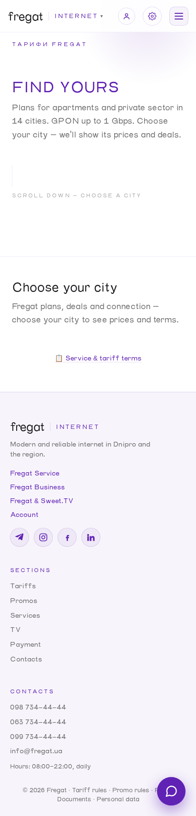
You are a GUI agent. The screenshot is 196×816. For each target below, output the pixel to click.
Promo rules (130, 790)
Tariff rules (89, 790)
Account (24, 514)
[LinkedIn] (90, 537)
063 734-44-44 (38, 722)
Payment (25, 644)
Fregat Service (34, 473)
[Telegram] (19, 537)
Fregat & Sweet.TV (42, 500)
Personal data (118, 799)
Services (25, 615)
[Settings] (152, 16)
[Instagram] (43, 537)
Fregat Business (37, 487)
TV (15, 629)
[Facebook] (67, 537)
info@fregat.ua (36, 751)
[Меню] (178, 16)
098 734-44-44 (38, 707)
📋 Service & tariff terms (98, 358)
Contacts (26, 659)
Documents (74, 799)
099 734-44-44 (38, 736)
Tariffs (23, 586)
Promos (23, 600)
